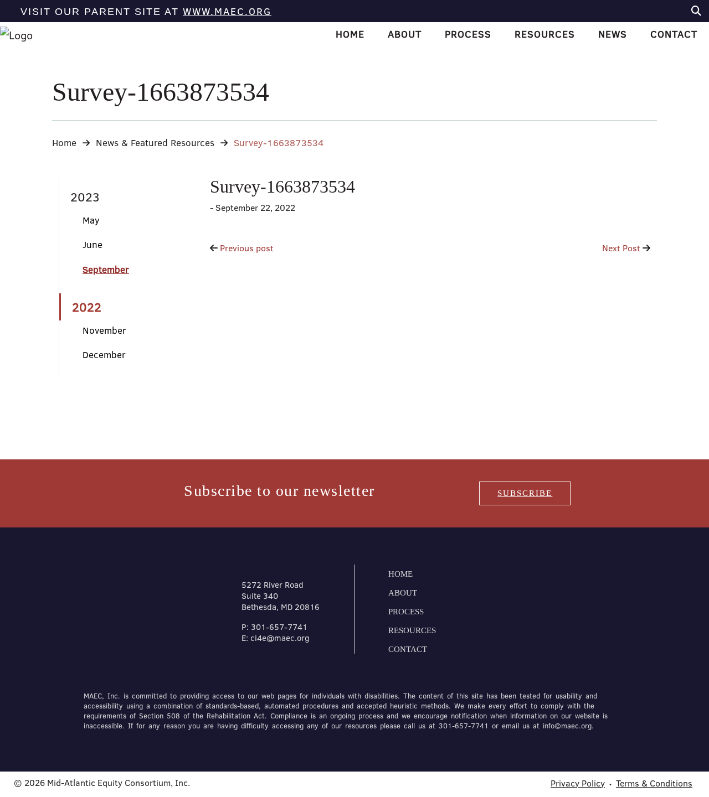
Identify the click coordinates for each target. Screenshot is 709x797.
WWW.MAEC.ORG (227, 11)
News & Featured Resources (155, 142)
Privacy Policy (578, 783)
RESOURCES (412, 630)
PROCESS (406, 611)
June (92, 244)
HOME (350, 34)
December (104, 354)
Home (64, 142)
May (91, 220)
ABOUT (402, 592)
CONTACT (407, 649)
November (104, 330)
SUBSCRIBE (524, 493)
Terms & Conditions (654, 783)
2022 (86, 306)
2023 (85, 196)
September (106, 269)
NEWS (612, 34)
